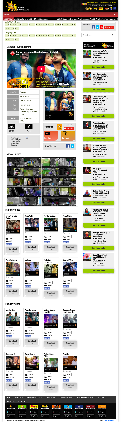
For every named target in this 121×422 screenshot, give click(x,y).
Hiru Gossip (100, 398)
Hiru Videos (10, 401)
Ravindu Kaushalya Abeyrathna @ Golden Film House (29, 111)
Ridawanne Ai (10, 354)
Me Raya (28, 260)
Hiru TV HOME (18, 398)
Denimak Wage (68, 260)
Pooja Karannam (30, 310)
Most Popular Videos (65, 398)
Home (8, 398)
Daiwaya (23, 92)
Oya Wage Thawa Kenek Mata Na (69, 311)
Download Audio (98, 67)
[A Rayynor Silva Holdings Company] (98, 5)
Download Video (13, 250)
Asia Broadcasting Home (34, 398)
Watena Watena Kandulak (49, 311)
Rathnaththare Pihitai (49, 355)
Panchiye (66, 354)
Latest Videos (50, 398)
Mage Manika (67, 216)
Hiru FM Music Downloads (84, 398)
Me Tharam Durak (50, 216)
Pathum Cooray (25, 101)
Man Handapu (10, 310)
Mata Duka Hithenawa (48, 261)
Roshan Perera (25, 105)
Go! (113, 35)
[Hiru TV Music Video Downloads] (17, 6)
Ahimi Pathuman (11, 260)
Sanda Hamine (30, 354)
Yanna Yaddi (29, 216)
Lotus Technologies (109, 420)
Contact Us (21, 401)
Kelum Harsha (24, 96)
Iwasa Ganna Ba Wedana (11, 217)
